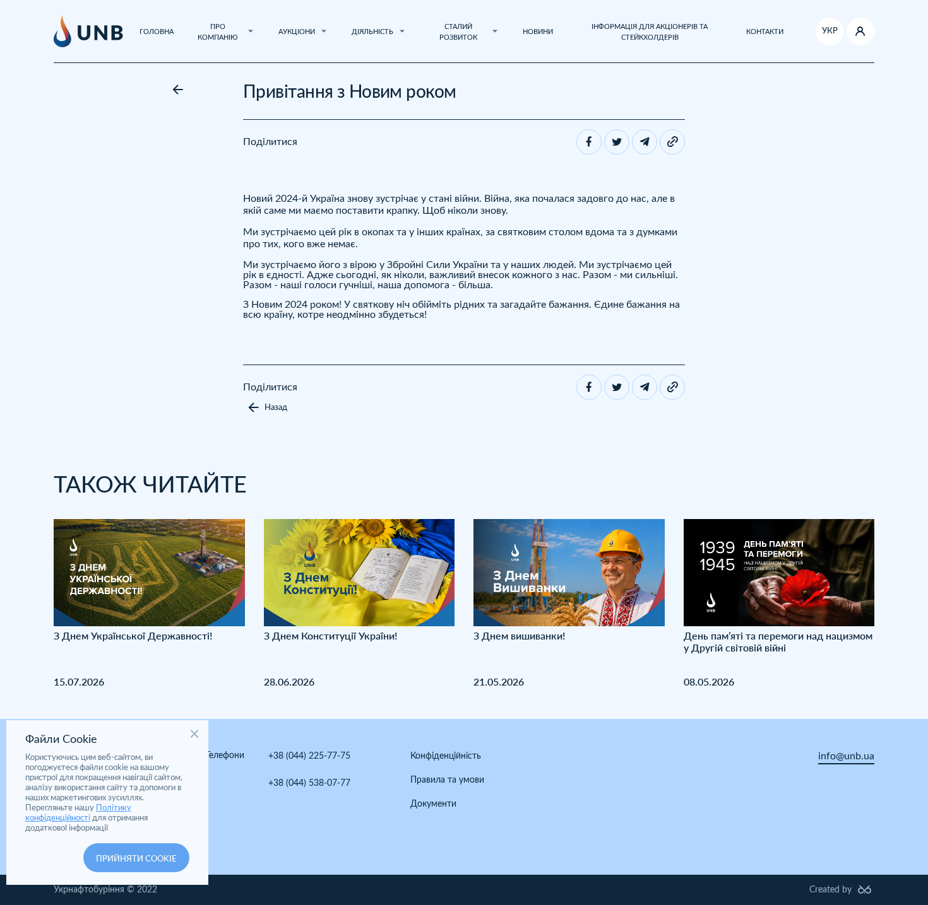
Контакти (764, 31)
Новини (538, 31)
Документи (433, 804)
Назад (276, 408)
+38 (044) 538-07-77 (309, 783)
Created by (830, 889)
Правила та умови (447, 780)
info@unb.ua (846, 756)
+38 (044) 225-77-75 (309, 756)
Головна (157, 31)
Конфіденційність (445, 756)
